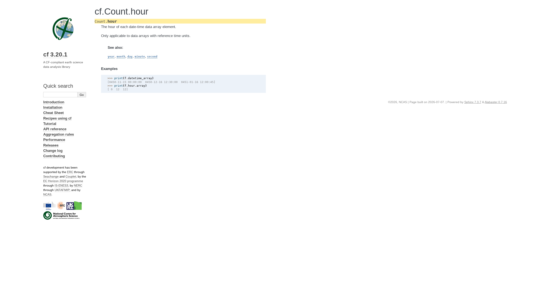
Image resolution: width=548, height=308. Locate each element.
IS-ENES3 (61, 185)
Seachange (51, 176)
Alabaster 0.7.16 (496, 102)
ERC (70, 172)
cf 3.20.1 (55, 54)
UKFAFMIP (62, 190)
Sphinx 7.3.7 (472, 102)
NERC (78, 185)
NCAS (47, 194)
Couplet (71, 176)
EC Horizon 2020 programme (63, 181)
